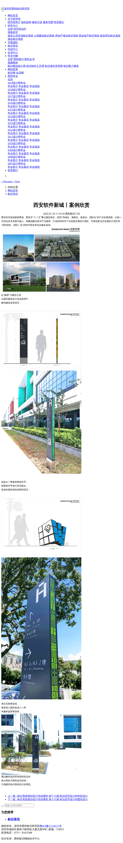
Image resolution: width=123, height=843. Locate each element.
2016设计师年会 (17, 103)
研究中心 (13, 25)
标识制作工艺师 (35, 66)
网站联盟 (13, 69)
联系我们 (59, 22)
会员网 (20, 72)
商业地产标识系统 (89, 35)
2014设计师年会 (17, 116)
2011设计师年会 (17, 136)
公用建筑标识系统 (44, 35)
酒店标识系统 (15, 39)
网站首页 (13, 15)
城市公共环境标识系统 (20, 35)
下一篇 (48, 799)
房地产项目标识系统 (66, 35)
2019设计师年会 (17, 82)
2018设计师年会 (17, 89)
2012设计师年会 (17, 130)
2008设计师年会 (17, 156)
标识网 (11, 72)
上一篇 (48, 796)
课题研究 (13, 32)
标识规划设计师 (17, 66)
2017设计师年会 (17, 96)
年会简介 (13, 86)
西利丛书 (29, 59)
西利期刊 (18, 59)
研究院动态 (19, 29)
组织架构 (26, 22)
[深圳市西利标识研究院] (61, 8)
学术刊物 (13, 55)
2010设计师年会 (17, 143)
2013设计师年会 (17, 123)
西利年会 (13, 76)
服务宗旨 (37, 22)
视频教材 (13, 62)
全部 (10, 29)
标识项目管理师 (54, 66)
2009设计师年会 (17, 150)
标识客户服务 (71, 66)
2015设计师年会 (17, 109)
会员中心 (13, 52)
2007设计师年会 (17, 163)
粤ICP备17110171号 (51, 826)
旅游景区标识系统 (110, 35)
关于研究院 (14, 18)
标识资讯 (13, 45)
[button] (7, 181)
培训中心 (13, 49)
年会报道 (34, 86)
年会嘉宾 (24, 86)
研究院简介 (14, 22)
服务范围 (48, 22)
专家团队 (13, 42)
